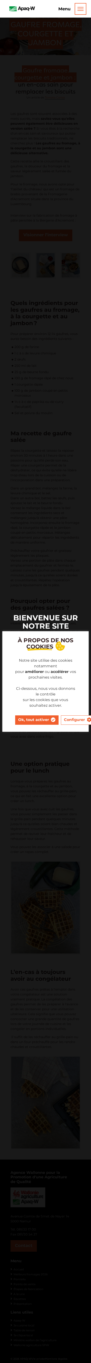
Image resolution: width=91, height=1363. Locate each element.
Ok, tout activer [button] (33, 719)
